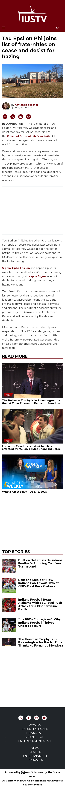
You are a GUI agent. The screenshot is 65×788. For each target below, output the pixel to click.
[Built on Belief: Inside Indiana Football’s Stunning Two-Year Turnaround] (9, 566)
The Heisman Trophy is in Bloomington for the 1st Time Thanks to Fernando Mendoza (31, 402)
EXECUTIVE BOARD (35, 728)
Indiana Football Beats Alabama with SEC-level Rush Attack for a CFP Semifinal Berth (40, 604)
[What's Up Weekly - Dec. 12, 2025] (32, 471)
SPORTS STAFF (35, 737)
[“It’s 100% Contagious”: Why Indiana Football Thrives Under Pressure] (9, 625)
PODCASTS (35, 759)
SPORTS (35, 751)
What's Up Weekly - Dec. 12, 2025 (24, 491)
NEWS (35, 747)
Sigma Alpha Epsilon (16, 268)
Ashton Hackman (25, 104)
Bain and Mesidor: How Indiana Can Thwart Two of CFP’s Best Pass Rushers (38, 583)
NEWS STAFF (35, 732)
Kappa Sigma (38, 276)
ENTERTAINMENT (35, 755)
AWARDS (35, 724)
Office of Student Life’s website (29, 136)
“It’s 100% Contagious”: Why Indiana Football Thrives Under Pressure (39, 622)
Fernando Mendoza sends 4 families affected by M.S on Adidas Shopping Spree (31, 448)
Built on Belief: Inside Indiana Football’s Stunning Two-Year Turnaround (40, 563)
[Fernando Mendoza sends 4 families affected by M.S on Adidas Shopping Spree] (32, 426)
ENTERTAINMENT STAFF (35, 741)
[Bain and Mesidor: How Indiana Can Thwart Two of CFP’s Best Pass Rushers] (9, 585)
